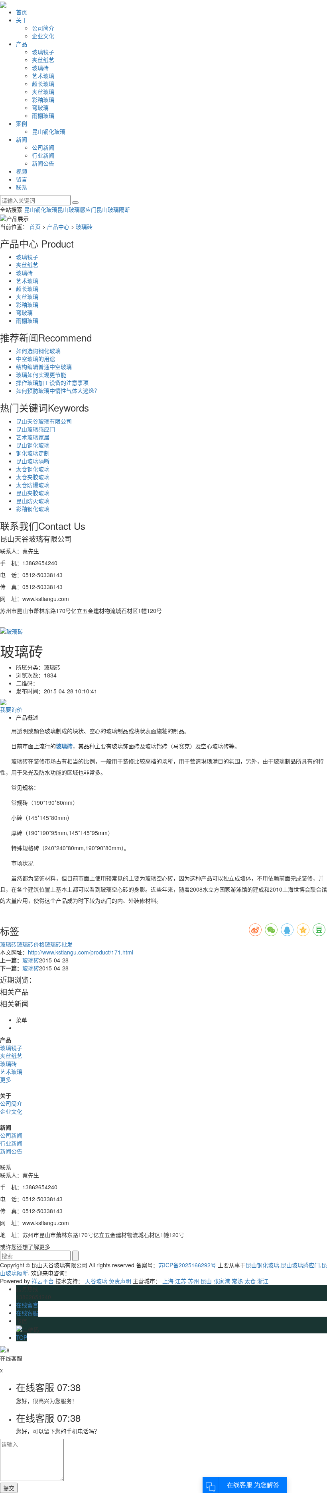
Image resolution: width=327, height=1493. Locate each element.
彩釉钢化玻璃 (32, 509)
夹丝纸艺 (43, 60)
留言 (21, 179)
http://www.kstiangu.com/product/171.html (80, 952)
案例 (21, 123)
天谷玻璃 (96, 1281)
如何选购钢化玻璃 (38, 351)
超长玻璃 (43, 84)
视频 (21, 171)
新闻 (21, 139)
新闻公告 (43, 163)
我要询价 (11, 709)
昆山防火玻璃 (32, 501)
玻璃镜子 (43, 52)
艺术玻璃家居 (32, 437)
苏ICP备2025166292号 (187, 1265)
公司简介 (43, 28)
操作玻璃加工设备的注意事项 (52, 382)
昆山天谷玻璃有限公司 (44, 421)
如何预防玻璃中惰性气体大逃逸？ (58, 390)
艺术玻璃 (43, 76)
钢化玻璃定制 (32, 453)
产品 (21, 44)
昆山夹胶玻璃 (32, 493)
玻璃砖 (40, 68)
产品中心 (58, 226)
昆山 (206, 1281)
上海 (167, 1281)
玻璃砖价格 (31, 944)
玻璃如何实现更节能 (41, 375)
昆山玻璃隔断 (113, 209)
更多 (5, 1079)
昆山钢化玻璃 (48, 131)
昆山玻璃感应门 (77, 209)
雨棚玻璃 (43, 115)
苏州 (193, 1281)
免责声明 (120, 1281)
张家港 (221, 1281)
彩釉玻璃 (43, 99)
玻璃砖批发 (59, 944)
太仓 (250, 1281)
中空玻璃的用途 (35, 359)
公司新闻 (43, 147)
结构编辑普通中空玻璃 (44, 367)
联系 (21, 187)
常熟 (237, 1281)
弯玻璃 (40, 107)
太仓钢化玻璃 (32, 469)
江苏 (180, 1281)
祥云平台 (43, 1281)
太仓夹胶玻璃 (32, 477)
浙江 (262, 1281)
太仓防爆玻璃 (32, 485)
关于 (21, 20)
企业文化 (43, 36)
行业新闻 (43, 155)
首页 (21, 12)
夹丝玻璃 (43, 92)
